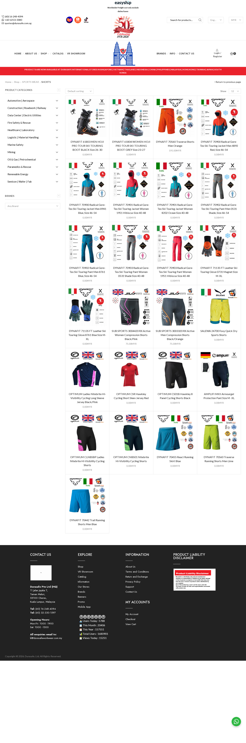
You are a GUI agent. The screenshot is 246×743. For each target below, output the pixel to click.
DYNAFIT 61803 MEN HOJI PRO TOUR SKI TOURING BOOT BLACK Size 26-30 (87, 145)
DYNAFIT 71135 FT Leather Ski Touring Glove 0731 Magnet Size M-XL (219, 271)
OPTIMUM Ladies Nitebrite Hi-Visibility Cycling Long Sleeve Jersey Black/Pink (87, 398)
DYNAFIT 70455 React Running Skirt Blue (175, 459)
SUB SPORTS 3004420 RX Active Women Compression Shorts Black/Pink (131, 334)
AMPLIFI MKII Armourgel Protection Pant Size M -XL (218, 396)
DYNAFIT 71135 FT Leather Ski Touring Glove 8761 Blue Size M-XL (87, 334)
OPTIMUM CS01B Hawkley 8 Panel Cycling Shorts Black (175, 396)
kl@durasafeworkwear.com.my (46, 638)
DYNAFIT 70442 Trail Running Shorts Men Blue (87, 522)
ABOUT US (31, 53)
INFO (172, 53)
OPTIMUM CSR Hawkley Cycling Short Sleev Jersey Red (131, 396)
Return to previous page (228, 81)
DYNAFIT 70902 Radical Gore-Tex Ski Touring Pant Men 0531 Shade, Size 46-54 (219, 208)
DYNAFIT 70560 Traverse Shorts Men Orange (175, 143)
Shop (44, 53)
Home (17, 53)
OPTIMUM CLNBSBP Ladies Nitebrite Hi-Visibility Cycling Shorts (87, 461)
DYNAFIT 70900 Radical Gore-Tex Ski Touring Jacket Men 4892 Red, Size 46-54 (219, 145)
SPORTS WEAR (30, 81)
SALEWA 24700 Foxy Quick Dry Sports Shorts (218, 332)
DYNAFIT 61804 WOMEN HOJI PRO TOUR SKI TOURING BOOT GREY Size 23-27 (131, 145)
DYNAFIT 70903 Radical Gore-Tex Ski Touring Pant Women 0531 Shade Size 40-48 (131, 271)
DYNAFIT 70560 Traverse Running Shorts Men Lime (219, 459)
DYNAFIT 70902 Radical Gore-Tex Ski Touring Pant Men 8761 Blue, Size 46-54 (87, 271)
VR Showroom (76, 53)
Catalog (58, 53)
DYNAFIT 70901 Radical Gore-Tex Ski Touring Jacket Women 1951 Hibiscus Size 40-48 (131, 208)
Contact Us (186, 53)
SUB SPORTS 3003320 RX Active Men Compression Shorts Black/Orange (175, 334)
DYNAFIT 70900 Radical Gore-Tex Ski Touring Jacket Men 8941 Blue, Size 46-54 (87, 208)
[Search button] (200, 20)
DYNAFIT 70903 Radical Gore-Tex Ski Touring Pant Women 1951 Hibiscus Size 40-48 (175, 271)
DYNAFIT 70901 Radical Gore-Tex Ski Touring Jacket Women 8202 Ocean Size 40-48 (175, 208)
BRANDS (161, 53)
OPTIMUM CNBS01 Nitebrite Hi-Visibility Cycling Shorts (131, 459)
